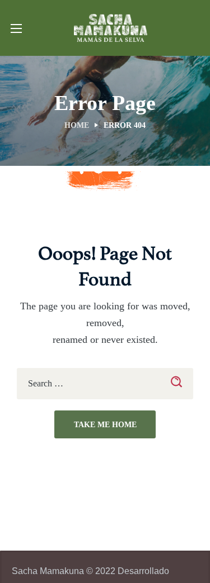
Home (76, 125)
